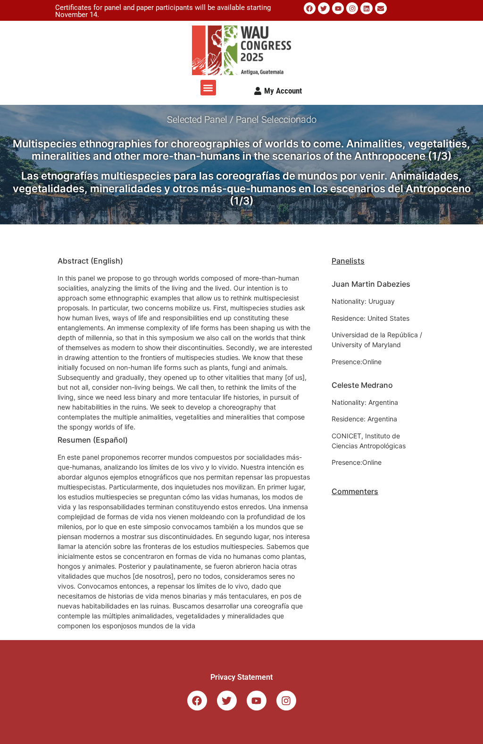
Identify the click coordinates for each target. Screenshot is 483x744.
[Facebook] (310, 8)
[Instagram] (352, 8)
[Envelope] (381, 8)
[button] (208, 87)
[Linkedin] (366, 8)
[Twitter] (324, 8)
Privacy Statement (241, 677)
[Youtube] (338, 8)
